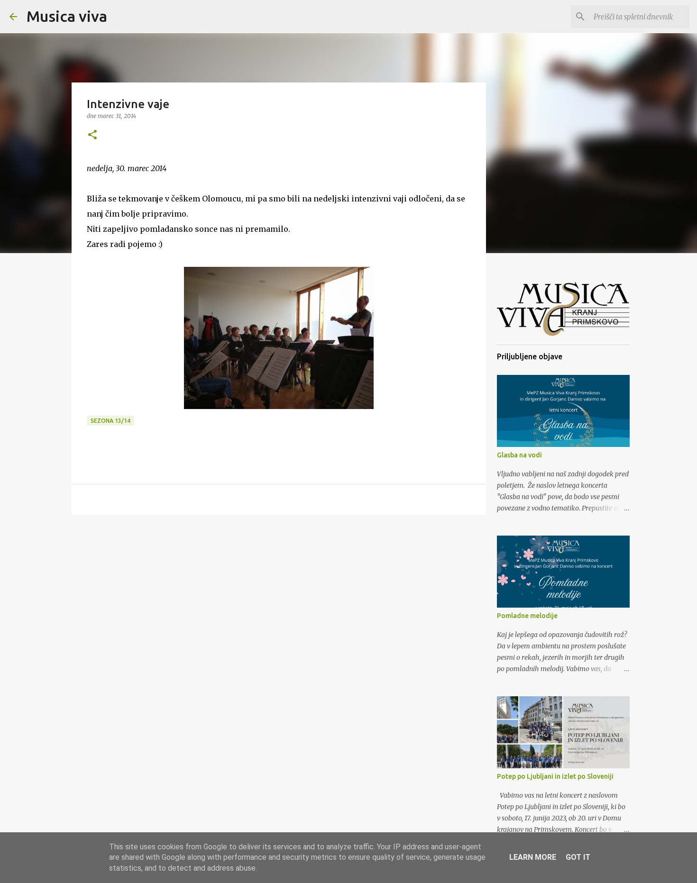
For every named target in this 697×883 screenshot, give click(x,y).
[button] (92, 135)
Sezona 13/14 (110, 421)
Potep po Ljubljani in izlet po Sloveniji (555, 776)
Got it (578, 857)
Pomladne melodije (527, 615)
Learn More (532, 857)
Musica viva (67, 16)
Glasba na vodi (519, 455)
